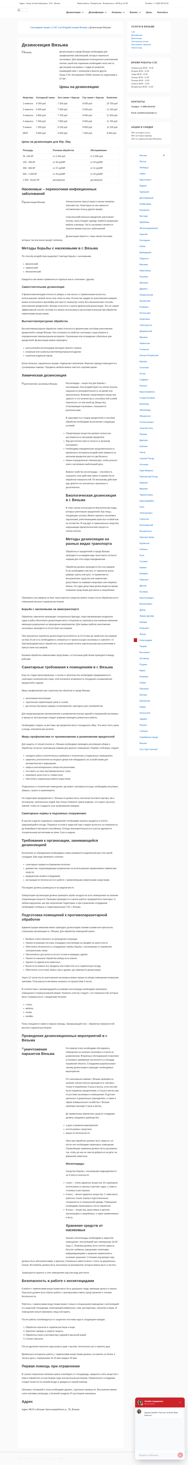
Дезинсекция (136, 38)
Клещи (53, 1458)
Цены (149, 12)
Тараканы (29, 1458)
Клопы (20, 1458)
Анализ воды (136, 48)
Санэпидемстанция (40, 27)
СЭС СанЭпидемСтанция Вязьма (69, 27)
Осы (38, 1458)
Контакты (162, 12)
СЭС (133, 32)
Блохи (44, 1458)
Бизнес (134, 12)
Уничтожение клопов (139, 41)
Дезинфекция (96, 12)
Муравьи (62, 1458)
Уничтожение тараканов (141, 45)
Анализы (117, 12)
